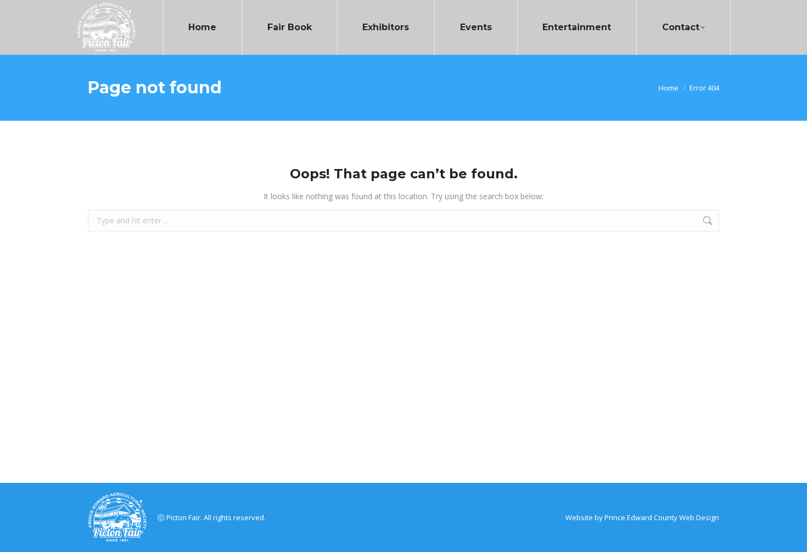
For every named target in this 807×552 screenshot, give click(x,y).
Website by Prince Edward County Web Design (642, 517)
